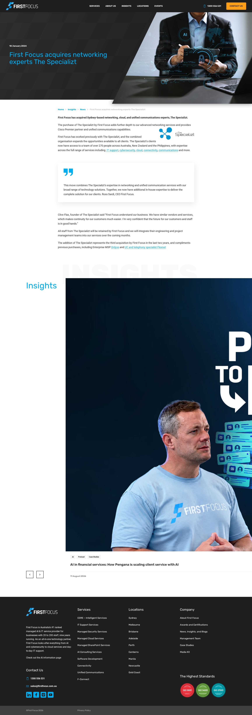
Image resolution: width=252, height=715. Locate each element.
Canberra (134, 652)
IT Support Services (87, 624)
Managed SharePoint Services (93, 645)
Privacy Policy (84, 710)
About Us (110, 6)
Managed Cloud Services (90, 638)
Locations (143, 6)
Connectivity (84, 665)
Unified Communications (90, 672)
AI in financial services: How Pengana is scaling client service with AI (124, 565)
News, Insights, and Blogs (194, 631)
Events (158, 6)
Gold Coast (134, 672)
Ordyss (115, 247)
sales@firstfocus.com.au (43, 686)
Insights (126, 6)
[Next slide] (40, 574)
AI (73, 557)
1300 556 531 (214, 6)
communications (168, 150)
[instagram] (43, 695)
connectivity (151, 150)
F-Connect (83, 679)
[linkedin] (29, 695)
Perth (132, 645)
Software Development (89, 658)
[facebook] (36, 695)
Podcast (81, 557)
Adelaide (133, 638)
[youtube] (50, 695)
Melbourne (134, 624)
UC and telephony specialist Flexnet (145, 247)
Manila (132, 658)
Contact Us (236, 6)
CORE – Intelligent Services (92, 617)
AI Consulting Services (89, 652)
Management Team (190, 638)
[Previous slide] (29, 574)
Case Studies (94, 557)
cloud (139, 150)
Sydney (133, 617)
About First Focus (189, 617)
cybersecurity (127, 150)
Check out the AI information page (43, 657)
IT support (112, 150)
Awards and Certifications (194, 624)
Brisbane (133, 631)
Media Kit (185, 652)
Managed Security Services (92, 631)
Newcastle (134, 665)
